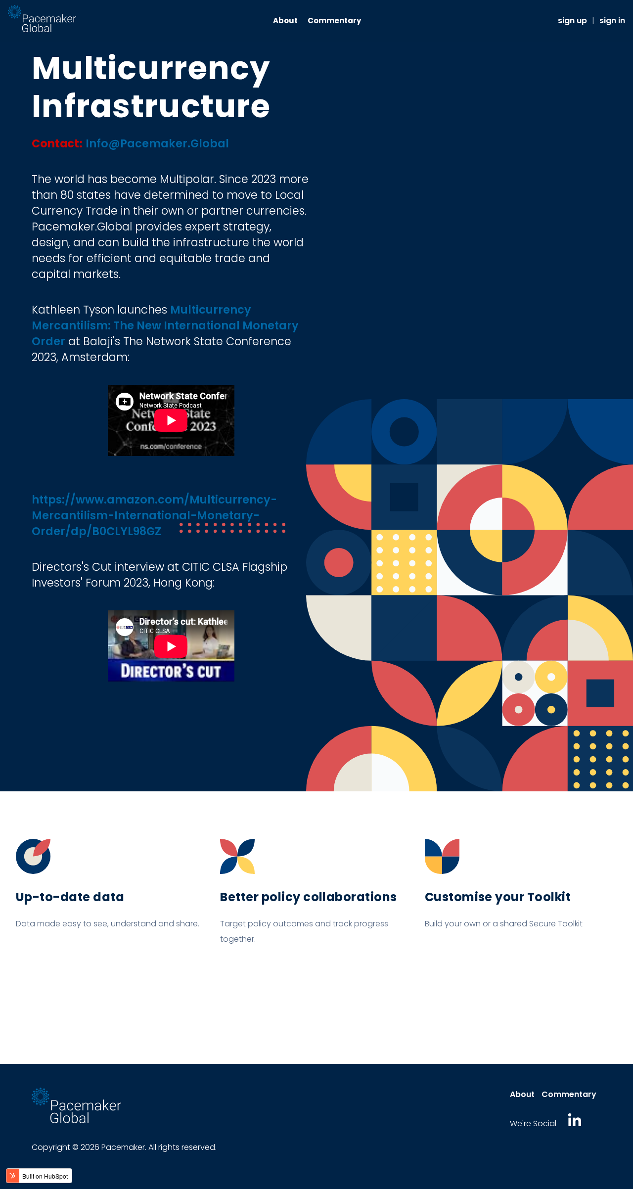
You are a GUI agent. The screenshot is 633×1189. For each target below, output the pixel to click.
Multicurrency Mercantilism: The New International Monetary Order (165, 325)
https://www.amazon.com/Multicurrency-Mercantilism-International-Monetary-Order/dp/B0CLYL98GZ (154, 515)
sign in (612, 20)
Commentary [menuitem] (334, 20)
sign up (572, 20)
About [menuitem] (285, 20)
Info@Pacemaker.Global (157, 143)
